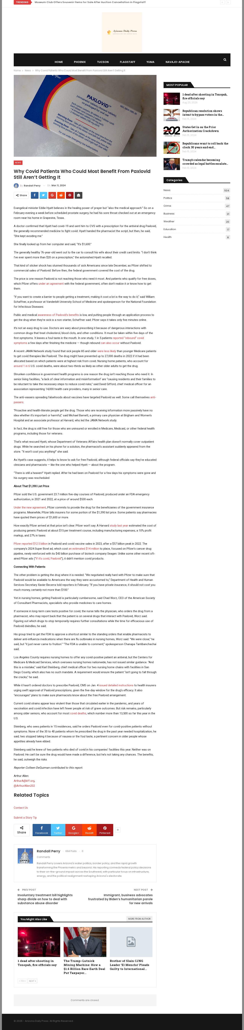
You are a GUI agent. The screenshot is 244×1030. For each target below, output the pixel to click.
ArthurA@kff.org (24, 781)
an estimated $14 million (84, 548)
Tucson (103, 62)
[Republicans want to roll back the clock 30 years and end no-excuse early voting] (172, 148)
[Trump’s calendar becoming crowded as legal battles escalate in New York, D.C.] (172, 164)
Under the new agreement (30, 507)
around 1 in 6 (22, 366)
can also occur (110, 343)
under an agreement (51, 283)
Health (168, 237)
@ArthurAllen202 (24, 786)
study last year (119, 525)
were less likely (106, 351)
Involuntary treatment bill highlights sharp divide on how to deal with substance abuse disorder (45, 899)
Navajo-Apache (177, 62)
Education (170, 229)
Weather (169, 221)
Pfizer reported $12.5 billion (31, 543)
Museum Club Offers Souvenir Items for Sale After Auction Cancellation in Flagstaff (90, 2)
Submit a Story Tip (25, 817)
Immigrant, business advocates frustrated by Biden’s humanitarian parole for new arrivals (120, 899)
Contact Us (21, 807)
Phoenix (80, 62)
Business (169, 213)
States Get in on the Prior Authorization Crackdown (200, 129)
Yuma (150, 62)
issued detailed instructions (116, 685)
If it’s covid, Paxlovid (48, 558)
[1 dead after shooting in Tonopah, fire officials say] (39, 942)
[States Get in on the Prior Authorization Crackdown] (172, 131)
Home (59, 62)
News (18, 162)
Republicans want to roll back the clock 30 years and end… (205, 145)
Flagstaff (127, 62)
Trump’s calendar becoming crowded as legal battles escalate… (205, 161)
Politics (168, 198)
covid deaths (78, 713)
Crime (167, 206)
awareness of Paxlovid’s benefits (58, 315)
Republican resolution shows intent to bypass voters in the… (203, 112)
